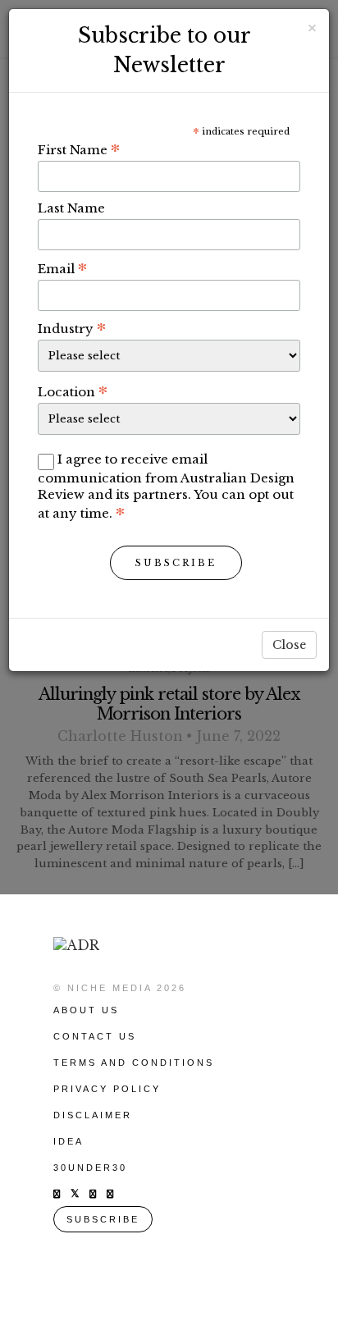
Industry (72, 328)
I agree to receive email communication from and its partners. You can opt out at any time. (166, 486)
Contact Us (94, 1036)
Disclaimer (92, 1115)
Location (72, 391)
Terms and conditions (133, 1062)
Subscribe (176, 563)
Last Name (71, 208)
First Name (79, 149)
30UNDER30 (90, 1167)
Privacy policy (107, 1089)
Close (289, 645)
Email (62, 268)
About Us (86, 1010)
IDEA (68, 1141)
